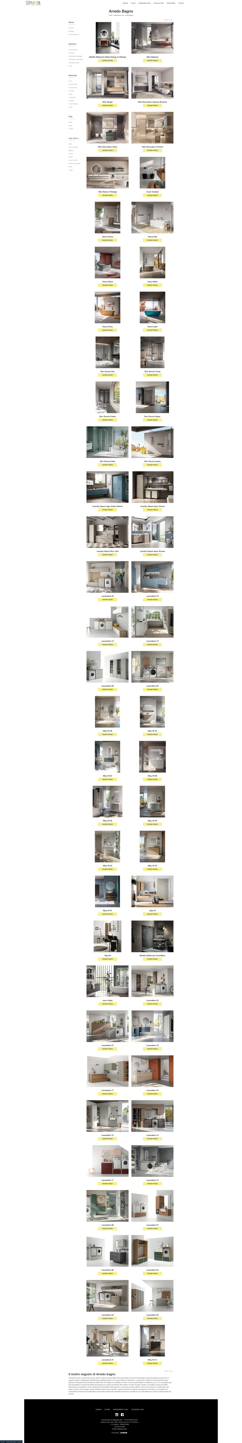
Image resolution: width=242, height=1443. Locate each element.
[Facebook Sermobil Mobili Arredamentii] (122, 1414)
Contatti (181, 3)
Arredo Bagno (129, 15)
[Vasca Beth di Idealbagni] (152, 262)
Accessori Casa (159, 3)
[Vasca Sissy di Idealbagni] (107, 307)
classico (71, 122)
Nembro (71, 157)
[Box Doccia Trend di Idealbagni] (152, 352)
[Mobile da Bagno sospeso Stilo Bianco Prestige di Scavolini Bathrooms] (107, 172)
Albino (70, 144)
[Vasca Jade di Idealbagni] (152, 307)
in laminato (71, 91)
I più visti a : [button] (74, 138)
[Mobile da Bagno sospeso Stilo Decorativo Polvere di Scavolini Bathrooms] (152, 128)
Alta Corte (71, 28)
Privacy (2, 1442)
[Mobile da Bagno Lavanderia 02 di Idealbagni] (152, 1296)
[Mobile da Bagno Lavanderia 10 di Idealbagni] (152, 1161)
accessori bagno (73, 49)
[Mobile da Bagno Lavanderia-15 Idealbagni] (107, 1116)
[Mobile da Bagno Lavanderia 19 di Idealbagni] (152, 577)
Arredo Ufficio (171, 3)
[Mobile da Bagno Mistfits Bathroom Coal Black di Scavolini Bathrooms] (152, 936)
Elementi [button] (72, 44)
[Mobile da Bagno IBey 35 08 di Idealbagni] (152, 757)
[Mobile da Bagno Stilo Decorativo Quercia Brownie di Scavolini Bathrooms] (152, 83)
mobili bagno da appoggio (75, 56)
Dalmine (71, 153)
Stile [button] (71, 116)
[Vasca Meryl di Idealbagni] (107, 262)
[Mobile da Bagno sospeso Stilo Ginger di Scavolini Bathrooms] (107, 83)
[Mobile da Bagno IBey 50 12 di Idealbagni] (152, 1340)
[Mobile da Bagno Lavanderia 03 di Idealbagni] (107, 1296)
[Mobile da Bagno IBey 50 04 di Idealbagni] (152, 712)
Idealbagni (71, 31)
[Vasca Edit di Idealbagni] (152, 217)
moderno (71, 128)
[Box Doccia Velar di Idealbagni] (107, 442)
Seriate (70, 166)
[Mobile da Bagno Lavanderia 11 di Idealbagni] (107, 1161)
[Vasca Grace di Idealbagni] (107, 217)
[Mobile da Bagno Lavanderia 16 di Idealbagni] (152, 1071)
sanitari (70, 66)
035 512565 (121, 1426)
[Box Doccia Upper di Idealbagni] (152, 397)
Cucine (133, 3)
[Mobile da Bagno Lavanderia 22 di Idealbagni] (152, 981)
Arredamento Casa (144, 3)
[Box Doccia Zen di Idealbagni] (107, 352)
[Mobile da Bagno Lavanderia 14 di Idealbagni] (152, 1116)
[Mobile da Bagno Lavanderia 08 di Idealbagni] (107, 1206)
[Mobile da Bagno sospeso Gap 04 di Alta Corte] (152, 891)
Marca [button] (71, 22)
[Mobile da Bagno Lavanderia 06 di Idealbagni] (107, 1251)
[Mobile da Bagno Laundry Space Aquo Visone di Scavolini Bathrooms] (152, 487)
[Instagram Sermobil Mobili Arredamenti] (116, 1414)
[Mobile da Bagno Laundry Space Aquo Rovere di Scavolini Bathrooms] (152, 532)
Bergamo (71, 150)
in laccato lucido (73, 84)
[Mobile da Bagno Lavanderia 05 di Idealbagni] (152, 667)
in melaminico (72, 97)
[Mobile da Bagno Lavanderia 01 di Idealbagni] (107, 1340)
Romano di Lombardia (74, 163)
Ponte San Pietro (73, 160)
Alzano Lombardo (73, 147)
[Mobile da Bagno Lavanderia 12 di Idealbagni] (152, 622)
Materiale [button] (73, 75)
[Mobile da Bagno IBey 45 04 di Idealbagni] (107, 757)
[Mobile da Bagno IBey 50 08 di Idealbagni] (107, 712)
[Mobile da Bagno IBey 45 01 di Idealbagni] (107, 891)
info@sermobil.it (122, 1429)
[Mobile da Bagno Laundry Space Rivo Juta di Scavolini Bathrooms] (107, 532)
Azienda (125, 3)
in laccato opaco (73, 87)
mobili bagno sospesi (74, 62)
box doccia (71, 53)
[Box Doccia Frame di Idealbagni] (107, 397)
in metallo (71, 100)
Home (110, 15)
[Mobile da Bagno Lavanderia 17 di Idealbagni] (107, 1071)
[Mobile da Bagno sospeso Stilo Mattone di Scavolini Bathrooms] (152, 38)
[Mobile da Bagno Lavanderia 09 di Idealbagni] (107, 667)
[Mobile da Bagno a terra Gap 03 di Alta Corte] (107, 936)
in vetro (70, 107)
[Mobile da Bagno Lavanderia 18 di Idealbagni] (152, 1026)
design (70, 125)
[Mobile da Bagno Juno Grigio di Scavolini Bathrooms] (107, 981)
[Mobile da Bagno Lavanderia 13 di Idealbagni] (107, 622)
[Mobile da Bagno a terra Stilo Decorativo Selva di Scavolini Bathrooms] (107, 128)
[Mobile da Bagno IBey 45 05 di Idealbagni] (152, 801)
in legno (71, 94)
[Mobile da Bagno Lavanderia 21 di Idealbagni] (107, 1026)
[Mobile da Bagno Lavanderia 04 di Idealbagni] (152, 1251)
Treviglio (71, 170)
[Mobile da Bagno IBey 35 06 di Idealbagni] (107, 801)
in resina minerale (73, 104)
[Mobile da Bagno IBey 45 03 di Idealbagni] (107, 846)
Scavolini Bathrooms (74, 34)
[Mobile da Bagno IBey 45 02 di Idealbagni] (152, 846)
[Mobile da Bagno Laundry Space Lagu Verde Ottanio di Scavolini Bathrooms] (107, 487)
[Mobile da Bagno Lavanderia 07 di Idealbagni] (152, 1206)
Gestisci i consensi (17, 1442)
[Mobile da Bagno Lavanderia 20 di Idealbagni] (107, 577)
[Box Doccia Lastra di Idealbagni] (152, 442)
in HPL (70, 81)
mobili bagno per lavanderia (76, 59)
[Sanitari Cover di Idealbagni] (152, 172)
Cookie (8, 1442)
